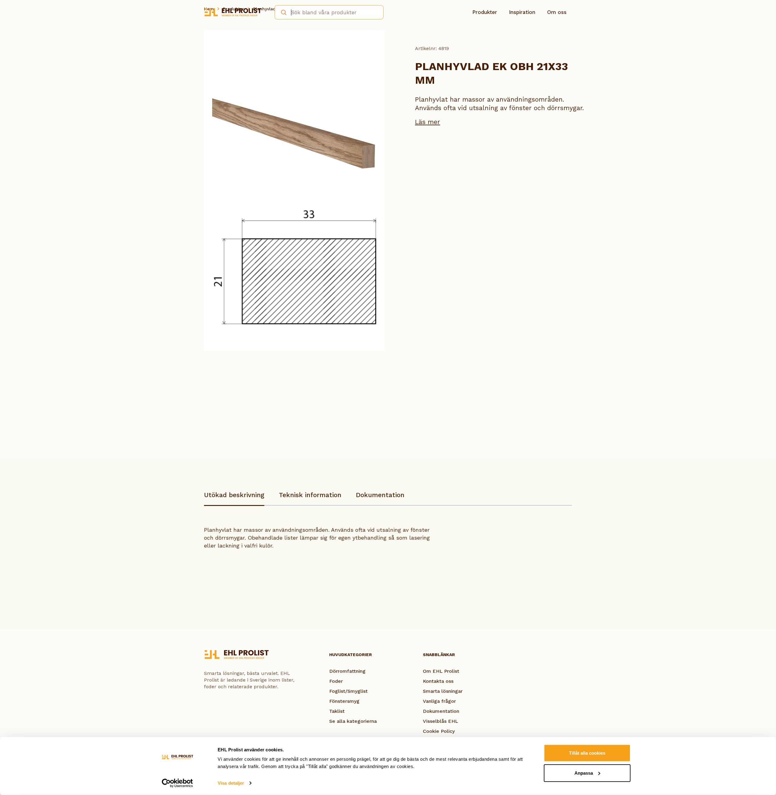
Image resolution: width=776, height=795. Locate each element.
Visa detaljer (231, 783)
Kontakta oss (438, 681)
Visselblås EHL (440, 721)
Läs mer (427, 122)
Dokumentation (380, 495)
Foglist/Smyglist (348, 691)
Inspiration (522, 12)
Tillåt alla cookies (587, 753)
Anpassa (583, 772)
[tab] (234, 498)
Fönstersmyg (344, 701)
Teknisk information (310, 495)
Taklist (337, 711)
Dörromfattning (347, 671)
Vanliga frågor (439, 701)
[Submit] (282, 12)
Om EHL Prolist (441, 671)
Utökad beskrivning (234, 495)
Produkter (484, 12)
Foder (336, 681)
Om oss (557, 12)
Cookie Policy (439, 731)
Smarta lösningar (443, 691)
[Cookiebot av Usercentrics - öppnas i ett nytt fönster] (177, 783)
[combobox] (329, 12)
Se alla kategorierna (353, 721)
